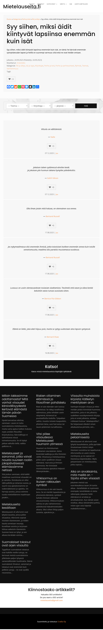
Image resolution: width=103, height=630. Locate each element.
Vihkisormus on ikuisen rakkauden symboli (48, 481)
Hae (71, 4)
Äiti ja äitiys (36, 19)
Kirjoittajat (39, 65)
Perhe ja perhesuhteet (65, 65)
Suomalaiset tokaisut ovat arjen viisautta (16, 543)
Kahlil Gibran (52, 178)
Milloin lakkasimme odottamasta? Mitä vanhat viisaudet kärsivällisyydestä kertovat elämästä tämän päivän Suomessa (15, 406)
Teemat (85, 65)
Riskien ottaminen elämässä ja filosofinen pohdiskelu (51, 399)
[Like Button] (9, 79)
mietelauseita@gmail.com (51, 600)
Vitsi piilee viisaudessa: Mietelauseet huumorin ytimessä (49, 439)
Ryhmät (78, 65)
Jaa (57, 153)
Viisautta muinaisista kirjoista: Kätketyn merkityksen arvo (85, 399)
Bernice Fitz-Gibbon (52, 298)
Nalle (53, 137)
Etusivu (32, 4)
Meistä (62, 4)
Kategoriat (51, 4)
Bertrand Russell (53, 216)
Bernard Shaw (53, 337)
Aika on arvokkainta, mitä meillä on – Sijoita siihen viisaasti (85, 475)
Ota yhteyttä (34, 9)
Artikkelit (40, 4)
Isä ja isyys (30, 65)
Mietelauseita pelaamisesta (80, 435)
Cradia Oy (62, 621)
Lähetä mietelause (81, 4)
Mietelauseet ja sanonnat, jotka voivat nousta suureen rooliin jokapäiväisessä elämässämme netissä (17, 461)
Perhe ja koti (26, 19)
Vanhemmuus (12, 68)
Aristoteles (21, 63)
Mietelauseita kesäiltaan (11, 506)
